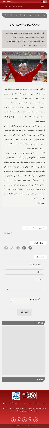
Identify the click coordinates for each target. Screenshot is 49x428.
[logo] (29, 396)
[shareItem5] (6, 248)
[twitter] (24, 420)
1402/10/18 (7, 15)
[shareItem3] (18, 248)
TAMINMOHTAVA (30, 426)
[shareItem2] (24, 248)
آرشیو (4, 403)
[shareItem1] (30, 248)
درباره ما (43, 403)
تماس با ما (27, 403)
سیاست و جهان (32, 15)
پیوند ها (35, 403)
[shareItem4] (12, 248)
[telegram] (30, 420)
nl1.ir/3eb (7, 233)
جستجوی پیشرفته (15, 403)
